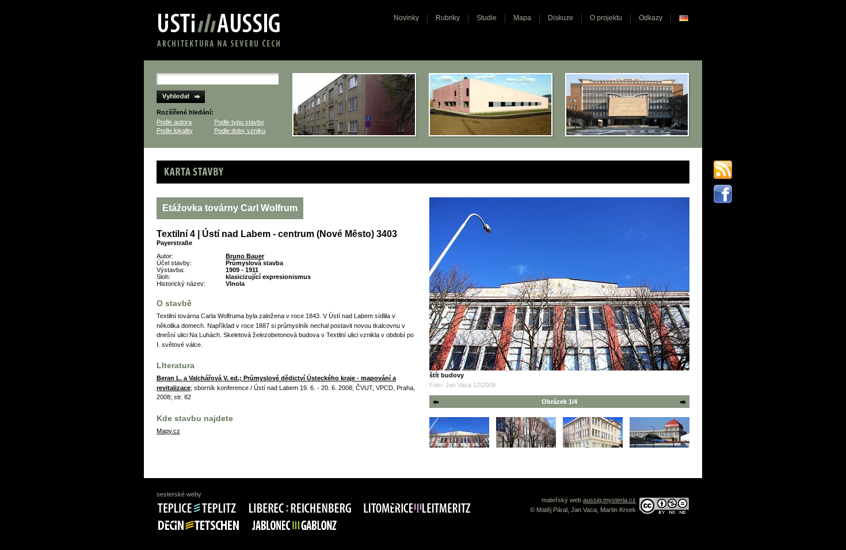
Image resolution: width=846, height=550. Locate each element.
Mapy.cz (168, 430)
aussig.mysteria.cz (609, 499)
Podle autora (174, 122)
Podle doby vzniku (239, 130)
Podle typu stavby (239, 122)
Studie (487, 18)
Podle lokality (175, 130)
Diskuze (560, 18)
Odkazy (650, 18)
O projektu (606, 18)
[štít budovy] (559, 284)
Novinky (406, 18)
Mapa (522, 18)
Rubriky (448, 18)
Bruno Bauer (245, 256)
